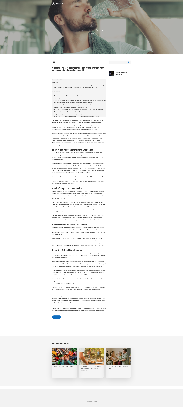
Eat (91, 25)
